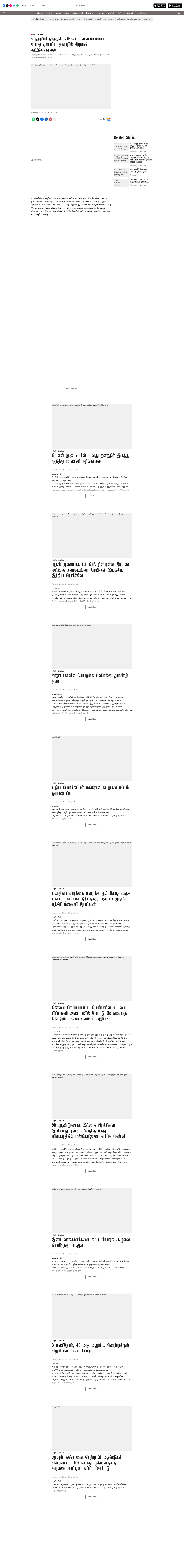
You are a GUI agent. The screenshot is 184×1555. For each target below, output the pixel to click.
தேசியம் (49, 13)
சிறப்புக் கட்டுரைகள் (125, 13)
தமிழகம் (40, 13)
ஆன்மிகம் (100, 13)
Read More (92, 496)
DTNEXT (33, 5)
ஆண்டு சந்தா (142, 13)
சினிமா (66, 13)
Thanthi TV (44, 5)
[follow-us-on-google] (108, 119)
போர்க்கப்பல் (103, 812)
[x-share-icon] (37, 120)
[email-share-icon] (50, 120)
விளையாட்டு (78, 13)
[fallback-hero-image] (121, 147)
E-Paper (23, 5)
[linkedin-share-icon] (46, 120)
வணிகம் (111, 13)
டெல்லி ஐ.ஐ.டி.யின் (61, 477)
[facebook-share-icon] (42, 120)
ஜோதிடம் (89, 13)
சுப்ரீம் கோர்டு (72, 1487)
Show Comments (71, 389)
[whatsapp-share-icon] (33, 120)
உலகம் (58, 13)
